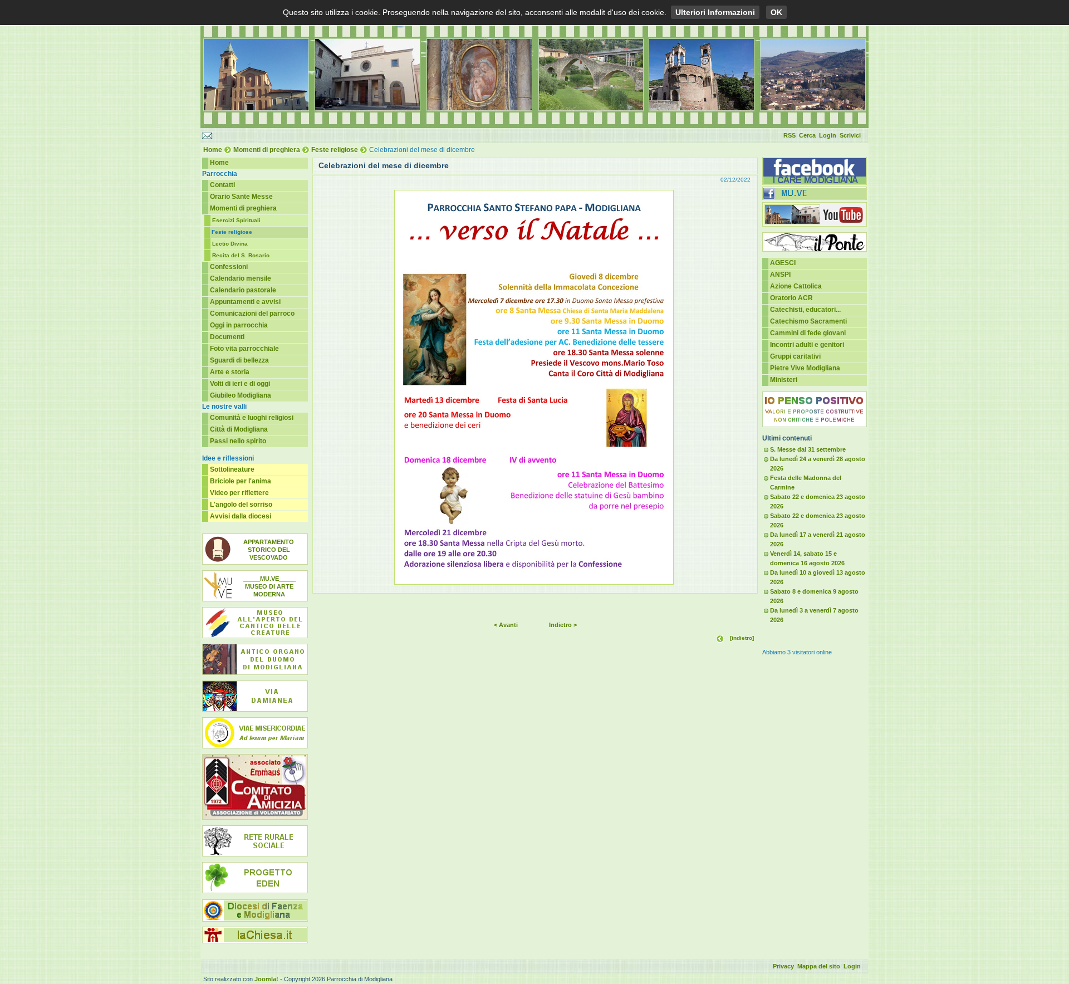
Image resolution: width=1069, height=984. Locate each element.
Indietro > (563, 624)
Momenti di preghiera (266, 150)
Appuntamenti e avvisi (245, 302)
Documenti (227, 337)
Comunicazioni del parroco (252, 313)
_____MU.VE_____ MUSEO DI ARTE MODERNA (269, 586)
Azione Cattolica (796, 286)
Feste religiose (334, 150)
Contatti (222, 185)
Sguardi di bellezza (239, 360)
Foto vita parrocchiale (244, 349)
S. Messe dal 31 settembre (808, 449)
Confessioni (229, 267)
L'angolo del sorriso (241, 504)
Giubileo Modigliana (240, 395)
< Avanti (506, 624)
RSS (789, 135)
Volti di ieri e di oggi (240, 384)
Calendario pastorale (243, 290)
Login (827, 135)
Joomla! (266, 979)
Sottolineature (232, 469)
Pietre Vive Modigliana (805, 368)
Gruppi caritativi (795, 356)
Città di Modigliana (239, 429)
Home (212, 150)
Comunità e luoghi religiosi (251, 418)
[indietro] (742, 638)
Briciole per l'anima (240, 481)
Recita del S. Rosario (240, 255)
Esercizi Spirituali (236, 220)
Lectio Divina (230, 244)
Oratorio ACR (791, 298)
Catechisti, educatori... (805, 310)
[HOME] (534, 126)
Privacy (783, 966)
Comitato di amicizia (255, 787)
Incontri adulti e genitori (807, 345)
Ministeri (783, 380)
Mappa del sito (818, 966)
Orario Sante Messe (241, 196)
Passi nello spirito (238, 441)
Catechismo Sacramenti (808, 321)
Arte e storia (229, 372)
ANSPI (780, 274)
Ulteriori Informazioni (715, 12)
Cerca (807, 135)
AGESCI (783, 263)
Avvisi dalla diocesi (240, 516)
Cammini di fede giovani (808, 333)
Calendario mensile (240, 278)
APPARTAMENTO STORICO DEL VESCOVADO (268, 549)
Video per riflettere (239, 493)
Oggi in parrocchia (239, 325)
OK (776, 12)
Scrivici (850, 135)
